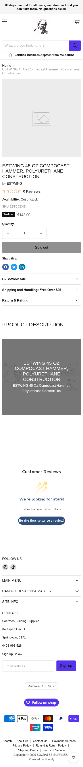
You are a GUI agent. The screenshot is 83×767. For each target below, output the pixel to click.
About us (22, 741)
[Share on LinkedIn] (22, 267)
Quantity (8, 224)
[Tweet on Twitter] (14, 267)
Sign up (66, 666)
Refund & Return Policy (51, 745)
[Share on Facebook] (5, 267)
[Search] (75, 45)
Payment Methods (64, 741)
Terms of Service (54, 750)
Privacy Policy (21, 745)
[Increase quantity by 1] (41, 233)
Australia (39, 686)
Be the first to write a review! (41, 521)
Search (7, 741)
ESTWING (14, 183)
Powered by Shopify (41, 759)
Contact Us (40, 741)
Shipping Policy (28, 750)
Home (6, 65)
